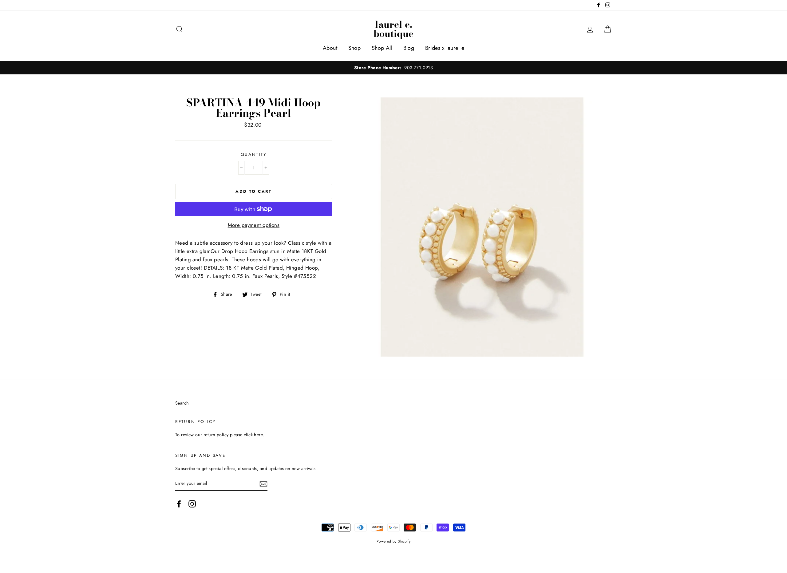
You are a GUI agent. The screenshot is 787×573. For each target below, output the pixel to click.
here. (259, 435)
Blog (408, 48)
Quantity (254, 154)
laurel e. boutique (393, 29)
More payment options (254, 225)
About (330, 48)
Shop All (382, 48)
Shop (354, 48)
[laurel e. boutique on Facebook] (179, 504)
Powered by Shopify (394, 541)
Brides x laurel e (444, 48)
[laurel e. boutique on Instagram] (192, 504)
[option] (393, 67)
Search (182, 403)
